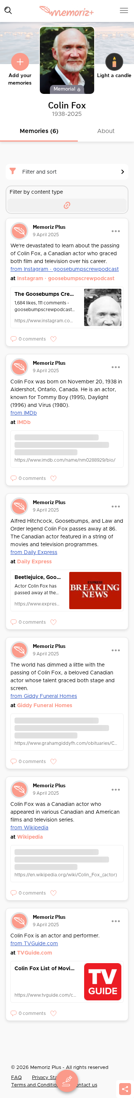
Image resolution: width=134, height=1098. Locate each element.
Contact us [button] (84, 1085)
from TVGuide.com (34, 943)
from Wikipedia (29, 827)
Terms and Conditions (37, 1085)
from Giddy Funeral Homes (43, 696)
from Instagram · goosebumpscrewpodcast (64, 269)
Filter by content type (36, 192)
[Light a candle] (114, 62)
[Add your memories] (20, 62)
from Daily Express (33, 552)
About (106, 131)
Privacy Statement (53, 1077)
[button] (28, 339)
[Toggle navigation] (8, 10)
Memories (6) (39, 131)
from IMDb (23, 413)
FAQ (16, 1077)
